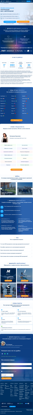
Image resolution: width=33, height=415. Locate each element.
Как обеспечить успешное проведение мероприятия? (11, 253)
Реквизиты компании (19, 411)
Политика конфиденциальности (5, 409)
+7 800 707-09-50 (23, 1)
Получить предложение (6, 378)
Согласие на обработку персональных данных (7, 411)
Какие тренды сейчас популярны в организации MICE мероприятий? (14, 256)
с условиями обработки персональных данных (9, 371)
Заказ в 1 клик (28, 1)
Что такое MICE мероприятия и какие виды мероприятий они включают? (14, 244)
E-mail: (2, 366)
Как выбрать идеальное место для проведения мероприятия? (12, 247)
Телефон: (3, 362)
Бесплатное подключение (10, 21)
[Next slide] (32, 188)
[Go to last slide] (1, 188)
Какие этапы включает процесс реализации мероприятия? (12, 250)
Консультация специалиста (23, 21)
